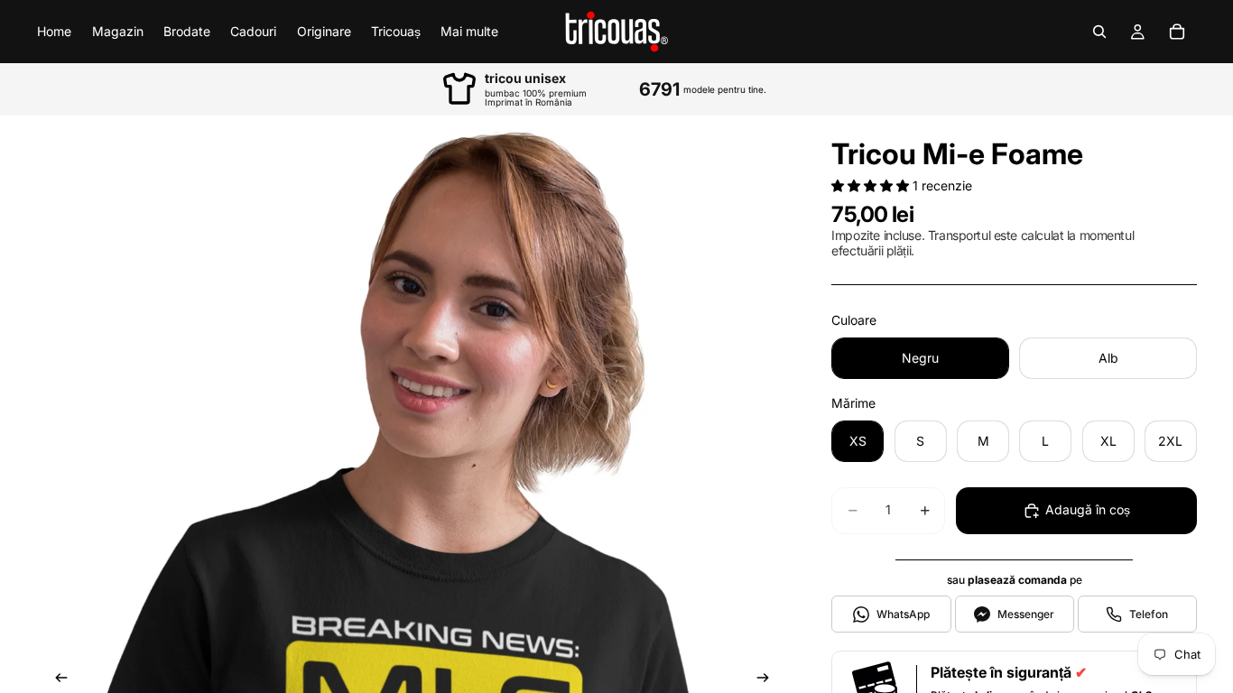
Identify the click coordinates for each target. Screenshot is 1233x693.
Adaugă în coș (1087, 509)
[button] (872, 185)
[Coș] (1177, 31)
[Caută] (1099, 31)
